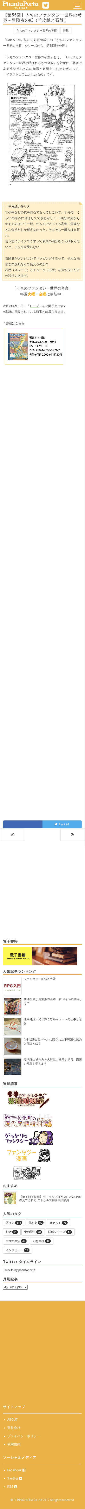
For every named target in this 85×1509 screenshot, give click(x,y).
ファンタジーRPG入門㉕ (39, 979)
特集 (66, 30)
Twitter (13, 1478)
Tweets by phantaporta (19, 1270)
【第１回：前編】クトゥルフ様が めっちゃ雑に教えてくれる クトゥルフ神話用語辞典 (50, 1198)
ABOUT (12, 1420)
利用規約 (13, 1444)
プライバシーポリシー (23, 1436)
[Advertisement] (42, 415)
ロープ (34, 306)
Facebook (14, 1470)
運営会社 (13, 1428)
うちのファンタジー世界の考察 (36, 30)
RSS (10, 1487)
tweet (64, 824)
